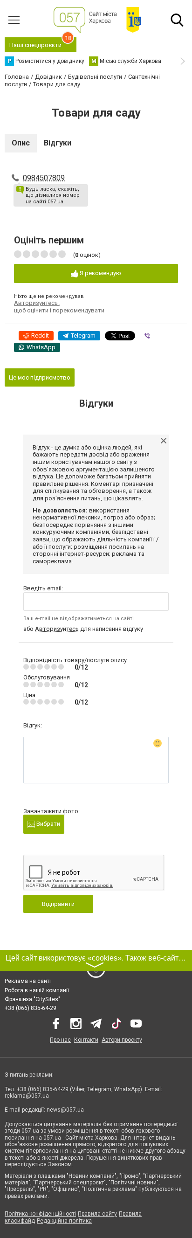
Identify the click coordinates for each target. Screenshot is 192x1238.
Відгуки (57, 142)
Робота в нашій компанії (37, 990)
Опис (21, 142)
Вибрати (47, 823)
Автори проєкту (122, 1040)
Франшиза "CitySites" (32, 999)
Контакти (86, 1040)
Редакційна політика (64, 1220)
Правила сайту (97, 1213)
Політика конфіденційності (40, 1213)
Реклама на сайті (28, 981)
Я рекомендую (99, 273)
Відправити (58, 903)
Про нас (60, 1040)
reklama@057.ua (27, 1096)
